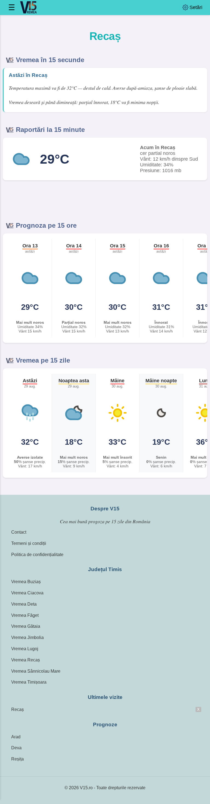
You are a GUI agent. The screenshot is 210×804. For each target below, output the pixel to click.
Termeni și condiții (28, 543)
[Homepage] (28, 7)
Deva (16, 747)
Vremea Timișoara (28, 682)
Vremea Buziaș (26, 581)
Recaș (17, 709)
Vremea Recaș (25, 660)
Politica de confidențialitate (37, 554)
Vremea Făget (25, 615)
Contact (18, 532)
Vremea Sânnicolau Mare (35, 671)
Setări (195, 7)
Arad (16, 736)
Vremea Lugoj (24, 648)
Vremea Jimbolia (27, 637)
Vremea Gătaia (25, 626)
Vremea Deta (24, 604)
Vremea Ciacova (27, 593)
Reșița (17, 759)
